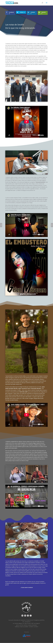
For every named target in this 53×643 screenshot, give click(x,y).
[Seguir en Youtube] (31, 615)
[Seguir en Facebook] (22, 615)
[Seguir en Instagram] (28, 615)
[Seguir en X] (25, 615)
